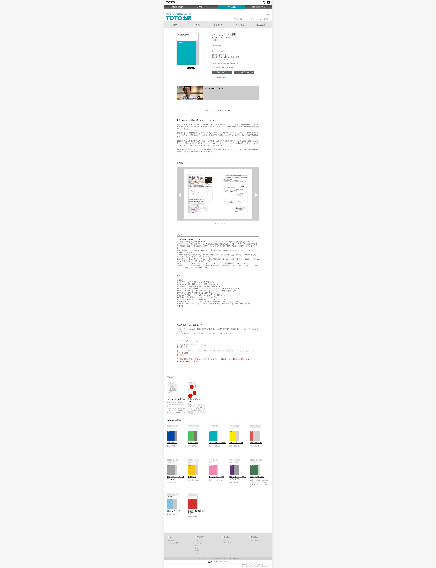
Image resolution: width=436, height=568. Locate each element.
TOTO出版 (231, 7)
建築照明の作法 (256, 443)
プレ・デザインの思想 (217, 443)
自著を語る (225, 540)
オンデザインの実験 (216, 477)
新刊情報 (171, 540)
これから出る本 (173, 543)
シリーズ (198, 548)
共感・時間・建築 (257, 477)
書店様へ (266, 19)
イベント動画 (226, 543)
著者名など (199, 543)
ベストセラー (199, 540)
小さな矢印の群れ (236, 443)
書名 (196, 545)
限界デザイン (172, 443)
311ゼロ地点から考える (176, 399)
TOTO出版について (241, 19)
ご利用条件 (235, 558)
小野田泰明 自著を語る (214, 88)
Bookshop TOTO (258, 7)
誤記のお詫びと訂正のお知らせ (218, 111)
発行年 (197, 550)
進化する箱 (192, 477)
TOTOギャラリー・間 (204, 7)
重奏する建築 (193, 443)
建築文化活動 (177, 7)
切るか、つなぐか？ (174, 511)
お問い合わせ (256, 19)
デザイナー (199, 553)
